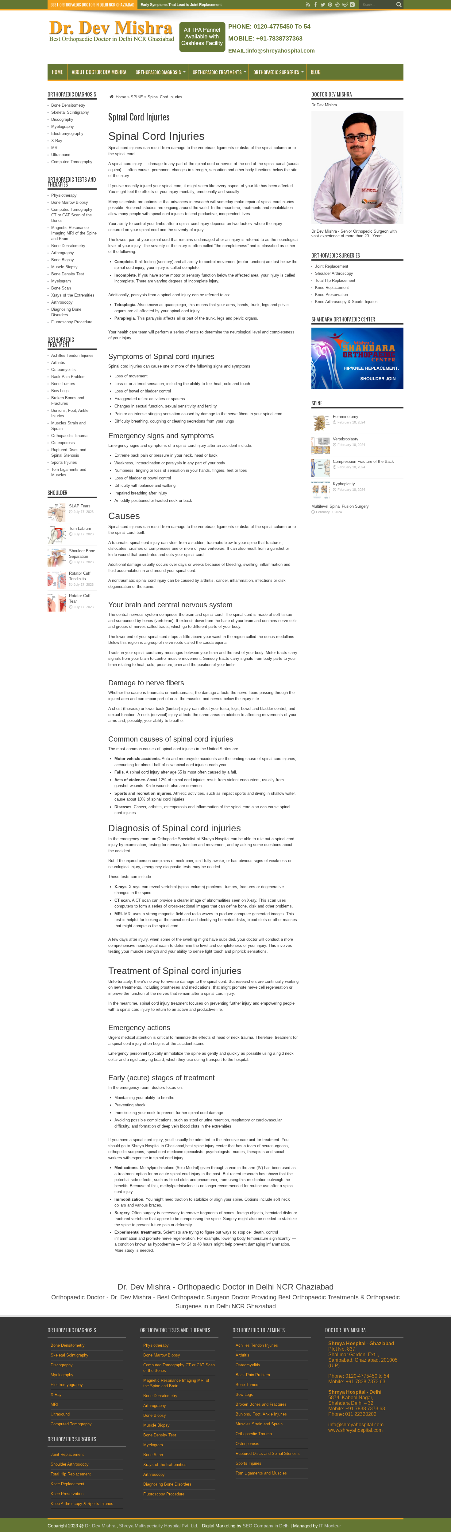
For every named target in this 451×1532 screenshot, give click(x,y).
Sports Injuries (64, 462)
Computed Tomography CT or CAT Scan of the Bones (71, 215)
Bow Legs (60, 390)
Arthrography (62, 252)
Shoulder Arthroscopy (334, 273)
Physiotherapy (64, 195)
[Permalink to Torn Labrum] (57, 543)
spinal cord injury (148, 1139)
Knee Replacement (332, 287)
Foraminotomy (345, 416)
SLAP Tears (80, 506)
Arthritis (58, 362)
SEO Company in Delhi (266, 1525)
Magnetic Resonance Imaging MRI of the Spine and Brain (74, 233)
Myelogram (61, 281)
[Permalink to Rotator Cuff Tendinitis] (57, 587)
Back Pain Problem (68, 376)
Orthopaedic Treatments (217, 72)
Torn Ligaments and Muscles (261, 1473)
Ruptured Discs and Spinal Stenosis (268, 1453)
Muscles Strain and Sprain (259, 1424)
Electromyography (67, 133)
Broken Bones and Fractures (261, 1404)
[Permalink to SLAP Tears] (57, 520)
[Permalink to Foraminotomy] (320, 431)
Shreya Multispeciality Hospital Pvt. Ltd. (158, 1525)
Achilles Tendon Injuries (72, 355)
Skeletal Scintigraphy (70, 112)
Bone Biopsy (62, 260)
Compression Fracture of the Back (363, 461)
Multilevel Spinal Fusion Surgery (340, 506)
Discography (62, 119)
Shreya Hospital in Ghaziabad (157, 1146)
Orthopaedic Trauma (69, 435)
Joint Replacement (331, 266)
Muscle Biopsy (64, 267)
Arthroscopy (62, 302)
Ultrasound (60, 154)
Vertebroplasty (345, 439)
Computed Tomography (71, 162)
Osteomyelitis (63, 369)
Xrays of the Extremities (72, 295)
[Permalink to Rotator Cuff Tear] (57, 610)
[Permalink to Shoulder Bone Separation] (57, 565)
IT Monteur (330, 1525)
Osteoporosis (63, 442)
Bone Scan (61, 288)
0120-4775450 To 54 (281, 26)
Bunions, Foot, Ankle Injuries (261, 1414)
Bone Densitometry (68, 105)
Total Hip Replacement (335, 280)
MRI (55, 147)
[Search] (398, 4)
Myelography (62, 126)
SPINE (137, 97)
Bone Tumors (63, 383)
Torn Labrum (80, 528)
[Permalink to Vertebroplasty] (320, 453)
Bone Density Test (67, 274)
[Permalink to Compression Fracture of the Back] (320, 476)
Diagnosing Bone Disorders (167, 1484)
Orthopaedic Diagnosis (158, 72)
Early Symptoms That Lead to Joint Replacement (181, 4)
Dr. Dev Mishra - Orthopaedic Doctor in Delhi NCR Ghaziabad (225, 1286)
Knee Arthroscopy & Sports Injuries (346, 301)
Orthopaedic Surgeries (276, 72)
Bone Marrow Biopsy (69, 202)
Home (57, 72)
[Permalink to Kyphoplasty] (320, 498)
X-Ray (56, 140)
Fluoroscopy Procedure (71, 322)
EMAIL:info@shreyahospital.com (271, 51)
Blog (316, 72)
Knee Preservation (331, 294)
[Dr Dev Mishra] (112, 40)
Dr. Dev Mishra (100, 1525)
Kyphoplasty (344, 484)
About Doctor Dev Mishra (99, 72)
